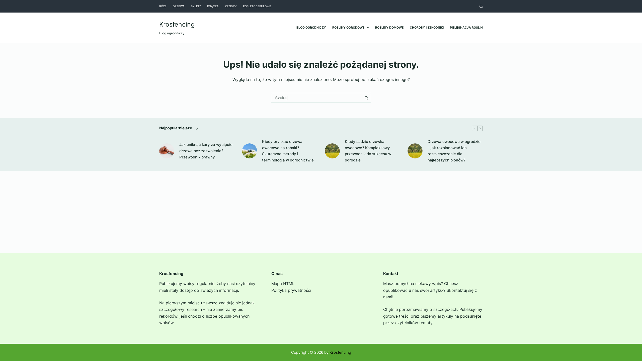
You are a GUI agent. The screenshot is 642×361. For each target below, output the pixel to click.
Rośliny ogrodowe (348, 27)
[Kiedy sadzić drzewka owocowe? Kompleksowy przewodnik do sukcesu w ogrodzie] (332, 150)
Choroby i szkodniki (427, 27)
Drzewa (179, 6)
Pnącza (213, 6)
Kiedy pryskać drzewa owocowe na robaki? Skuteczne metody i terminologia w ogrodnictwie (288, 150)
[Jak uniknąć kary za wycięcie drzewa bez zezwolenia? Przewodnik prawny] (166, 150)
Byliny (196, 6)
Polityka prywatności (291, 290)
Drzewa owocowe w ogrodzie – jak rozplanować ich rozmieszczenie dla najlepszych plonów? (454, 150)
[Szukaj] (481, 6)
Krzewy (231, 6)
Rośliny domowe (389, 27)
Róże (163, 6)
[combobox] (316, 98)
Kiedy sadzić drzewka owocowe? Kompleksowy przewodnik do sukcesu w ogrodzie (368, 150)
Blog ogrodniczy (311, 27)
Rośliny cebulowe (257, 6)
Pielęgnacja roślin (466, 27)
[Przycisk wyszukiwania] (366, 97)
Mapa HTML (282, 283)
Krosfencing (177, 24)
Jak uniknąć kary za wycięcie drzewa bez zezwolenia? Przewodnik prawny (205, 150)
